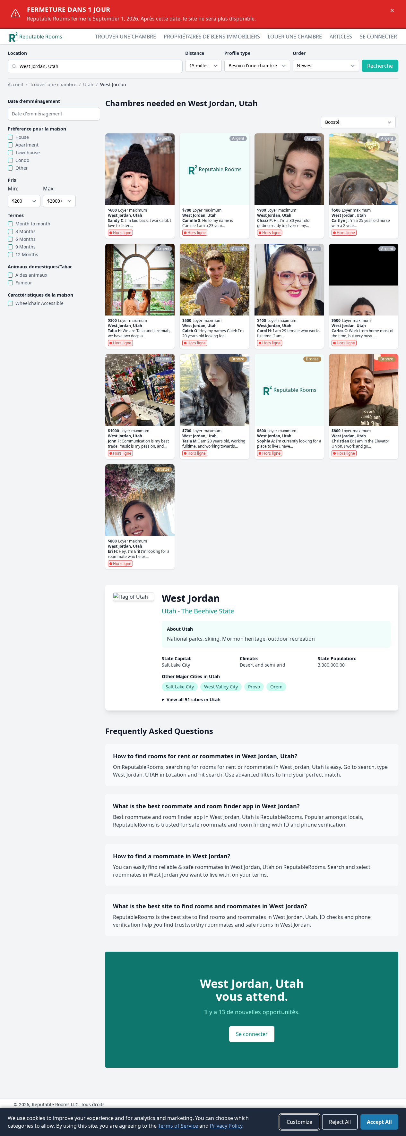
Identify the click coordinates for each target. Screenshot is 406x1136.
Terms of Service (178, 1125)
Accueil (15, 84)
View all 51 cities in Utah (193, 699)
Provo (254, 687)
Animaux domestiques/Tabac (40, 267)
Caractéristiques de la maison (40, 295)
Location (17, 53)
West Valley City (221, 687)
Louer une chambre (295, 36)
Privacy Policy (226, 1125)
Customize (299, 1121)
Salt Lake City (180, 687)
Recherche (380, 65)
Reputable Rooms (40, 36)
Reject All (340, 1121)
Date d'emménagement (34, 101)
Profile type (237, 53)
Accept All (379, 1121)
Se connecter (378, 36)
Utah (88, 84)
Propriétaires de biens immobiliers (212, 36)
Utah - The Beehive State (198, 611)
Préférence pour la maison (37, 129)
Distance (194, 53)
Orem (276, 687)
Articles (341, 36)
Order (299, 53)
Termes (16, 215)
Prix (12, 180)
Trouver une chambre (125, 36)
